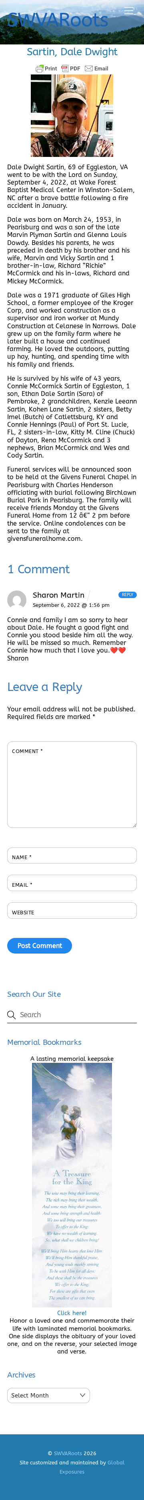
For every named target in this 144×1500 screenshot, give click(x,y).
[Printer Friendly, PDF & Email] (72, 68)
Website (23, 913)
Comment (27, 751)
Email (22, 885)
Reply (127, 594)
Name (22, 857)
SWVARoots (68, 1453)
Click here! (72, 1313)
